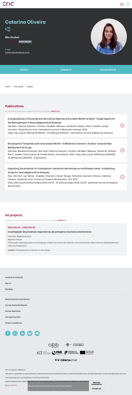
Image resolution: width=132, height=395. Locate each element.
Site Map (9, 289)
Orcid (23, 69)
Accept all (96, 388)
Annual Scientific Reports (16, 305)
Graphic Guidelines (13, 322)
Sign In (8, 283)
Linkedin (65, 69)
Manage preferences (97, 383)
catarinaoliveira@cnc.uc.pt (17, 52)
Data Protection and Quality (17, 299)
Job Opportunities (12, 316)
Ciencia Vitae (107, 69)
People (30, 86)
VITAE (55, 111)
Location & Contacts (14, 277)
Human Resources (12, 311)
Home (8, 86)
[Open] (122, 4)
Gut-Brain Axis (11, 41)
